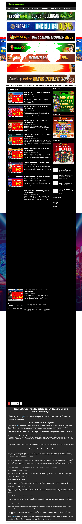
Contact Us (67, 8)
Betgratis (18, 425)
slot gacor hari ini (57, 200)
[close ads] (79, 38)
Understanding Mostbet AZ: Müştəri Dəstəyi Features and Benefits (66, 191)
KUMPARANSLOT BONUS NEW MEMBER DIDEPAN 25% (37, 93)
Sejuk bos (14, 516)
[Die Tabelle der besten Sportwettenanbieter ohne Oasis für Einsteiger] (55, 184)
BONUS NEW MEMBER (56, 8)
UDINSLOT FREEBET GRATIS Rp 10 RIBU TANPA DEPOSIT (36, 191)
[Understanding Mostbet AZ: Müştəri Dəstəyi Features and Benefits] (55, 192)
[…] (36, 102)
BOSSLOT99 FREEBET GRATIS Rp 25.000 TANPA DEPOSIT (36, 149)
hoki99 (54, 205)
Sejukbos (10, 511)
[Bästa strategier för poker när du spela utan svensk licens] (55, 171)
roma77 (55, 203)
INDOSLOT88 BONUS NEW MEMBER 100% (37, 177)
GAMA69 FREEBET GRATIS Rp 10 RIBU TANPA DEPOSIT (36, 290)
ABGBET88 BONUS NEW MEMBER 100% (36, 163)
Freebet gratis (22, 416)
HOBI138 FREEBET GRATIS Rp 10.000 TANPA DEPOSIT (35, 121)
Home (9, 8)
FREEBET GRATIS (16, 8)
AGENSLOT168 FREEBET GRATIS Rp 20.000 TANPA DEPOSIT (37, 135)
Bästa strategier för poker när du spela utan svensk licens (66, 169)
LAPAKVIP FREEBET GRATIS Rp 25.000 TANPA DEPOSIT (36, 107)
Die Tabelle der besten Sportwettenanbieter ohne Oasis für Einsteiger (65, 183)
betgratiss (34, 96)
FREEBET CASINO (44, 8)
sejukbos (55, 206)
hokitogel (55, 202)
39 (17, 403)
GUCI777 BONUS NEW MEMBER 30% (35, 304)
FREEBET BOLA (35, 8)
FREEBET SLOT (26, 8)
